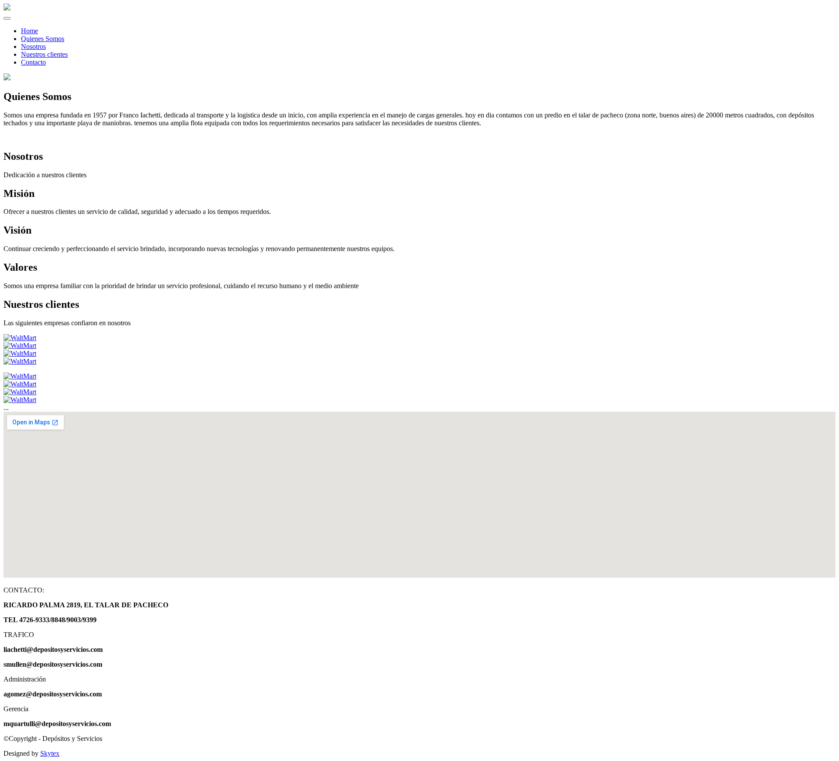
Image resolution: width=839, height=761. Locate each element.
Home (29, 30)
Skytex (49, 753)
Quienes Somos (42, 38)
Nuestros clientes (44, 54)
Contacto (33, 62)
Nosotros (33, 46)
